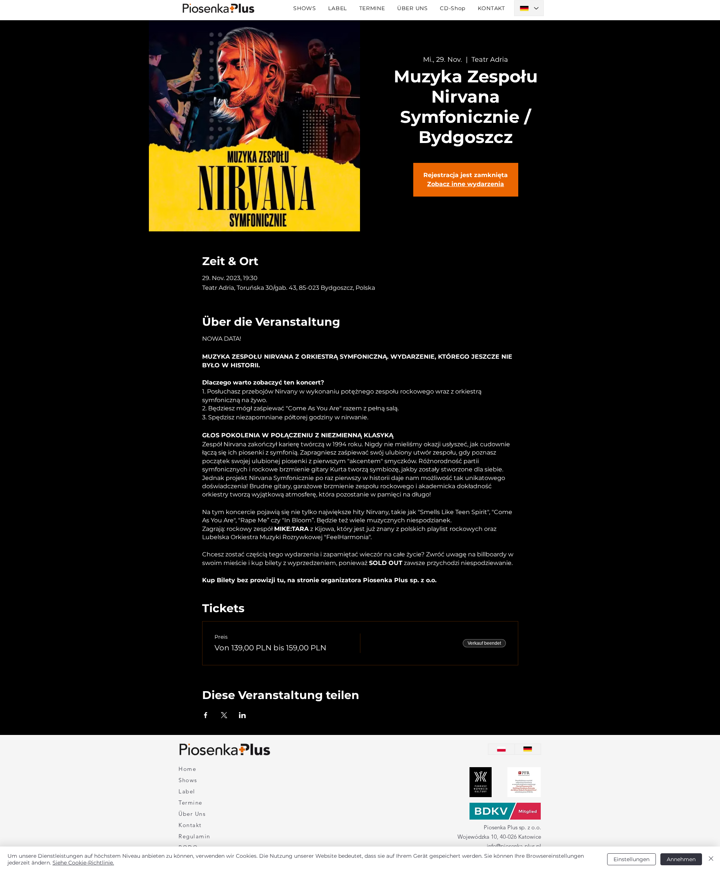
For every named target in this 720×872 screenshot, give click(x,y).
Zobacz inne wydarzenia (465, 184)
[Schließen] (711, 859)
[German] (527, 749)
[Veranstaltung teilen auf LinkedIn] (242, 715)
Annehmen (681, 859)
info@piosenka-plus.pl (514, 846)
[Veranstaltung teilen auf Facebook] (205, 715)
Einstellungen (632, 859)
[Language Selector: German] (529, 8)
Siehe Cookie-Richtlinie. (83, 862)
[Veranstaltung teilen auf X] (224, 715)
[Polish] (501, 749)
